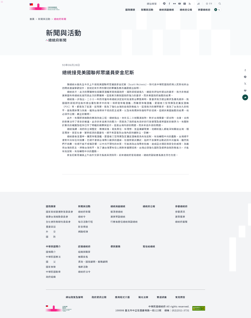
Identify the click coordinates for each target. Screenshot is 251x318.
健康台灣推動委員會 (57, 216)
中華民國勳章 (53, 271)
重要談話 (51, 226)
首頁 (32, 19)
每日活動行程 (85, 221)
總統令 (82, 216)
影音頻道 (83, 226)
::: (2, 1)
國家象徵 (51, 266)
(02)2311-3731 (180, 310)
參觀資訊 (180, 211)
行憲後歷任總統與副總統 (124, 221)
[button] (220, 4)
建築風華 (180, 216)
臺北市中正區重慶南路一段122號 (143, 310)
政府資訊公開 (99, 297)
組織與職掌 (84, 251)
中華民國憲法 (53, 256)
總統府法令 (84, 271)
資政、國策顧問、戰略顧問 (93, 261)
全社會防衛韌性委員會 (58, 221)
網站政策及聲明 (74, 297)
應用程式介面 (122, 297)
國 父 (51, 261)
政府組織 (51, 276)
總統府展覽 (181, 221)
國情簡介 (51, 251)
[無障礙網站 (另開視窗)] (198, 308)
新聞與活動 (44, 19)
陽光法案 (143, 297)
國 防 (51, 236)
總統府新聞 (84, 211)
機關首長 (83, 256)
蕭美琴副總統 (118, 216)
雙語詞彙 (162, 297)
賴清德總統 (117, 211)
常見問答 (180, 297)
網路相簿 (83, 231)
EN (210, 3)
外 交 (51, 231)
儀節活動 (83, 266)
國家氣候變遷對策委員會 (59, 211)
